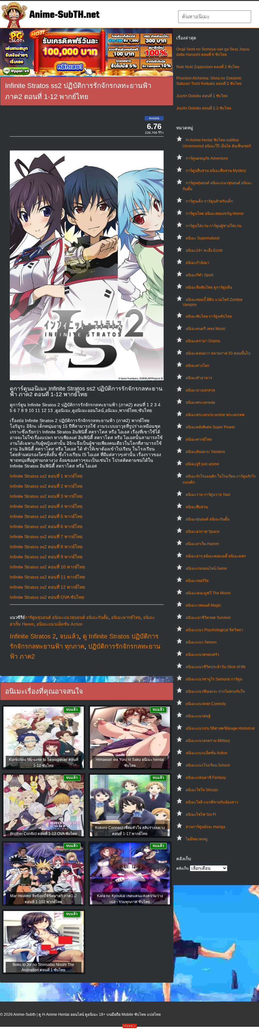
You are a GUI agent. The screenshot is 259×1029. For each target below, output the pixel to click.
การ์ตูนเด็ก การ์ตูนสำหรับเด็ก (209, 201)
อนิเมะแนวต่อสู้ (198, 716)
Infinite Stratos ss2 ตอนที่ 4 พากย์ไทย (46, 506)
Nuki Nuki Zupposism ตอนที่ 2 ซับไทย (207, 67)
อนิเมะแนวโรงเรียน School (208, 765)
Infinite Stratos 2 (33, 636)
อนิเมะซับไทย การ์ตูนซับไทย (209, 316)
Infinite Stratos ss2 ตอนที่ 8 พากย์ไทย (46, 546)
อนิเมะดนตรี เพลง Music (206, 328)
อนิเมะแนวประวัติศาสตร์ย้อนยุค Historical (220, 728)
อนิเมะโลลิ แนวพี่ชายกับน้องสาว (212, 802)
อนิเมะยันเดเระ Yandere (205, 452)
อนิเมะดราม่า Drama (203, 341)
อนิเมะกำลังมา (197, 263)
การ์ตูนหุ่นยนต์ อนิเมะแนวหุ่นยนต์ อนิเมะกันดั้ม (67, 617)
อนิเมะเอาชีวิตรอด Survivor (208, 617)
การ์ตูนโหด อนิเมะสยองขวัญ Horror (215, 213)
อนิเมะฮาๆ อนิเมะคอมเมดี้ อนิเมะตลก (216, 556)
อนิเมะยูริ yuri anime (202, 464)
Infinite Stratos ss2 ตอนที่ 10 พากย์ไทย (47, 566)
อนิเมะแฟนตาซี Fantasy (206, 777)
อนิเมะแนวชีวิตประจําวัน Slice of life (216, 667)
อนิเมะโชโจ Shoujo (202, 790)
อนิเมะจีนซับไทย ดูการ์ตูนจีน (209, 287)
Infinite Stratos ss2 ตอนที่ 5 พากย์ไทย (46, 516)
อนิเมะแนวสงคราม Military (208, 740)
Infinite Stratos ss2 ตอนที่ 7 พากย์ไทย (46, 536)
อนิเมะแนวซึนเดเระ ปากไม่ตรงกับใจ (215, 691)
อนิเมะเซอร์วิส (197, 581)
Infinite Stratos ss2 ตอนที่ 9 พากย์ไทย (46, 556)
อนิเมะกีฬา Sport (199, 275)
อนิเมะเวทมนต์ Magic (203, 605)
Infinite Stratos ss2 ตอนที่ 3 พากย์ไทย (46, 496)
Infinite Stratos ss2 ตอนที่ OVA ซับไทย (47, 597)
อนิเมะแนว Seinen (201, 642)
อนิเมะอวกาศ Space (203, 531)
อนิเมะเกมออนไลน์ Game (206, 568)
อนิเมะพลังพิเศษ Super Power (210, 427)
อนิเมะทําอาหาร (199, 378)
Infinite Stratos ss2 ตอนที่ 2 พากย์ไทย (46, 486)
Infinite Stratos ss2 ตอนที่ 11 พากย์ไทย (47, 576)
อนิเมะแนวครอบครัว (202, 654)
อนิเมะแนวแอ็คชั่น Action (206, 753)
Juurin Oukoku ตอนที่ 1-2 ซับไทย (203, 108)
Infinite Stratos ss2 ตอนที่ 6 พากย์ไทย (46, 526)
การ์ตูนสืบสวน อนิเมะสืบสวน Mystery (216, 170)
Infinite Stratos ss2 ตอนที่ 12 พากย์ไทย (47, 587)
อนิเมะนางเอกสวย (200, 390)
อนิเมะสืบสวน (197, 507)
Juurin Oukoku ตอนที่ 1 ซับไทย (202, 96)
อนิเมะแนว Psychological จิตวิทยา (214, 630)
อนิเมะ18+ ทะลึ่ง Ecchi (204, 250)
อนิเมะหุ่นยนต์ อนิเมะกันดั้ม (208, 519)
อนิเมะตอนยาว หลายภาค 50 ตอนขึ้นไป (218, 353)
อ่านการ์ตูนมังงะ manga (205, 827)
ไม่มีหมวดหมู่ (197, 839)
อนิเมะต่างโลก (197, 365)
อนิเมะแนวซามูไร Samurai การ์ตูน (214, 679)
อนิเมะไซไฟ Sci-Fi (201, 814)
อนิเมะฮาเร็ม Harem (202, 544)
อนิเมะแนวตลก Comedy (206, 704)
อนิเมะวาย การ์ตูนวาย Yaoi (208, 494)
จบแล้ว (69, 636)
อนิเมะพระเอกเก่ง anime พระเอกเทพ (215, 415)
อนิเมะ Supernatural (203, 238)
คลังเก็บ (182, 868)
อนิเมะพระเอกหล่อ (200, 402)
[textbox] (214, 16)
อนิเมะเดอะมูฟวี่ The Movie (208, 593)
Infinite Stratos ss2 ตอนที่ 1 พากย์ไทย (46, 476)
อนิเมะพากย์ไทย (199, 439)
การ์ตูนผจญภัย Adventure (207, 158)
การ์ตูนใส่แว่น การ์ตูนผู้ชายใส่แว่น (213, 226)
